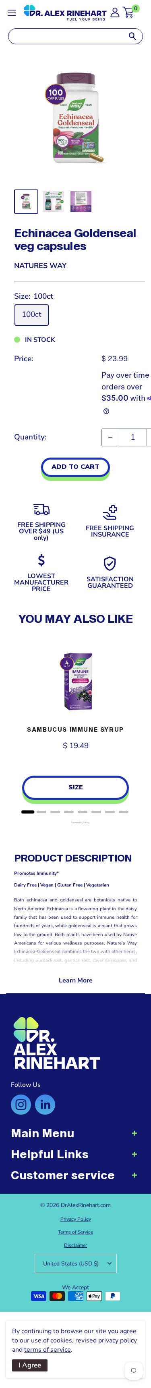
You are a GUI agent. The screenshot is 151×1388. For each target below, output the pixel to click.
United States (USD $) (71, 1263)
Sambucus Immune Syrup (75, 729)
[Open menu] (12, 13)
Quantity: (30, 437)
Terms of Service (75, 1232)
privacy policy (117, 1340)
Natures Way (40, 266)
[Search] (132, 36)
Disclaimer (75, 1245)
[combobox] (65, 36)
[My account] (115, 15)
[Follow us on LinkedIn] (45, 1105)
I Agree (30, 1365)
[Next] (129, 724)
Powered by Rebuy (76, 822)
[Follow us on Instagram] (21, 1105)
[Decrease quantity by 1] (110, 437)
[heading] (75, 1137)
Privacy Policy (75, 1219)
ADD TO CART (75, 466)
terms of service (47, 1349)
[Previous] (22, 724)
